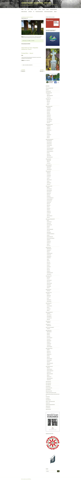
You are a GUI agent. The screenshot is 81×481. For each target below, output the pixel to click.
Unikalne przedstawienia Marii (50, 404)
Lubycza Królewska (49, 229)
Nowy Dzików (49, 316)
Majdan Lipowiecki (49, 373)
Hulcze (48, 131)
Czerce (48, 304)
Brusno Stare (48, 142)
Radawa (48, 357)
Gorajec (48, 113)
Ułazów (48, 319)
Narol (47, 265)
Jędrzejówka (48, 256)
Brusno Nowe (49, 140)
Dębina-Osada (49, 331)
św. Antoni (47, 398)
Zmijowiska (48, 379)
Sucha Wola (48, 286)
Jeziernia (48, 328)
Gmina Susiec (48, 324)
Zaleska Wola (49, 301)
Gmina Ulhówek (48, 330)
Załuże (48, 217)
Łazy (47, 298)
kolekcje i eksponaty (24, 11)
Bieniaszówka (49, 248)
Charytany (48, 173)
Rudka (48, 310)
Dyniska (48, 333)
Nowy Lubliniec (49, 119)
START (22, 9)
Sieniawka (48, 211)
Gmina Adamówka (48, 92)
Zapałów (48, 364)
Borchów (48, 277)
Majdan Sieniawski (49, 95)
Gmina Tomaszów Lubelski (49, 327)
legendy (47, 9)
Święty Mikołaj (48, 399)
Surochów (48, 163)
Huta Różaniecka (49, 253)
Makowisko (48, 160)
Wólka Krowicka (49, 215)
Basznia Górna (49, 190)
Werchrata (48, 155)
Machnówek (48, 340)
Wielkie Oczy (48, 376)
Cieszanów (48, 109)
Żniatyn (48, 137)
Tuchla (48, 181)
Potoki (48, 235)
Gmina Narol (47, 247)
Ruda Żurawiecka (49, 236)
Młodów (48, 203)
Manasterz (48, 351)
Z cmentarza (47, 407)
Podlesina (48, 271)
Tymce (48, 214)
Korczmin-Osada (49, 337)
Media (35, 9)
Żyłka (47, 104)
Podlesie (48, 209)
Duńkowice (48, 295)
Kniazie (48, 226)
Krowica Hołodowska (50, 197)
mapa (28, 9)
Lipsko (48, 260)
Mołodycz (48, 352)
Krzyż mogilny (48, 384)
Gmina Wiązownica (48, 348)
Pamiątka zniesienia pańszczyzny (50, 392)
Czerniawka (48, 175)
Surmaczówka (49, 360)
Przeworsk (47, 396)
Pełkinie (48, 161)
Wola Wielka (48, 274)
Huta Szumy (48, 325)
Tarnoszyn (48, 345)
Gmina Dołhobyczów (48, 124)
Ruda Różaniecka (49, 272)
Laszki (48, 178)
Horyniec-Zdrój (49, 145)
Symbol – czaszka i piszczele (50, 401)
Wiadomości (47, 406)
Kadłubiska (48, 257)
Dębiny (48, 251)
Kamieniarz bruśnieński (53, 9)
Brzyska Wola (49, 166)
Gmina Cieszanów (48, 106)
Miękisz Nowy (49, 179)
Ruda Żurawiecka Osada (50, 238)
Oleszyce (48, 281)
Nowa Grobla (48, 280)
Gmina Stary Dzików (48, 312)
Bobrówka (48, 172)
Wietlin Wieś (48, 182)
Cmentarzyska (48, 91)
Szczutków (48, 212)
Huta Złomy (48, 254)
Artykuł (47, 89)
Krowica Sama (49, 200)
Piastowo (48, 208)
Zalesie (48, 287)
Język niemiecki (48, 381)
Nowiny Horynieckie (49, 148)
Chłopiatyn (48, 125)
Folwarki (48, 112)
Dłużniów (48, 128)
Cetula (48, 349)
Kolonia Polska (49, 169)
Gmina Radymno (48, 292)
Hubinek (48, 334)
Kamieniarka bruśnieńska (39, 11)
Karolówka (48, 196)
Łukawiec (48, 372)
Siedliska (48, 239)
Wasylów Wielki (49, 346)
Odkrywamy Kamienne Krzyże (36, 3)
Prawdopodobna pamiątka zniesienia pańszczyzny (52, 394)
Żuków (48, 122)
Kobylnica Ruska (49, 369)
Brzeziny (48, 101)
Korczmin (48, 336)
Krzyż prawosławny (48, 387)
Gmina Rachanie (48, 289)
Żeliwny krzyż (47, 409)
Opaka (48, 206)
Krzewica (48, 339)
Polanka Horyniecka (49, 151)
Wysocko (48, 184)
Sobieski (55, 11)
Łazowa (48, 230)
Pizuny (48, 268)
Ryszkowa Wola (49, 358)
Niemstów (48, 116)
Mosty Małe (48, 232)
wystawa (43, 9)
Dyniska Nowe (49, 221)
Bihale (48, 367)
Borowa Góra (48, 191)
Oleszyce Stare (49, 283)
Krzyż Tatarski (48, 389)
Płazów (48, 269)
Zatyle (48, 244)
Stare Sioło (48, 284)
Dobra (48, 307)
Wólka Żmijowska (49, 378)
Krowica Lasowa (49, 199)
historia (32, 9)
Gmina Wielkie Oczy (48, 366)
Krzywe (48, 146)
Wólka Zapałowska (49, 363)
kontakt (40, 9)
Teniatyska (48, 241)
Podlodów (48, 342)
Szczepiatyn (48, 343)
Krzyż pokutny (48, 386)
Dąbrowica (48, 167)
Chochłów (48, 127)
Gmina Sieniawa (48, 303)
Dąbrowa (48, 194)
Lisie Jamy (48, 202)
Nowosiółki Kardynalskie (50, 233)
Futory (48, 278)
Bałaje (48, 187)
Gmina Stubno (48, 321)
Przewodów (48, 134)
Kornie (48, 227)
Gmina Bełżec (48, 98)
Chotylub (48, 107)
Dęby (47, 220)
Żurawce (48, 245)
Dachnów (48, 110)
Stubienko (48, 322)
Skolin (48, 375)
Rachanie (48, 290)
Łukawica (48, 263)
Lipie (47, 259)
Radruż (48, 154)
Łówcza (48, 262)
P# (33, 11)
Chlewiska (48, 250)
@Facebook (30, 11)
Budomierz (48, 193)
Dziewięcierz (48, 143)
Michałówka (48, 299)
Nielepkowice (49, 354)
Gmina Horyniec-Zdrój (49, 139)
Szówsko (48, 361)
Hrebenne (48, 223)
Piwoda (48, 355)
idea (25, 9)
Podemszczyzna (49, 149)
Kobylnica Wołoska (49, 370)
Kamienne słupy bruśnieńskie (48, 11)
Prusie (48, 152)
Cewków (48, 313)
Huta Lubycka (49, 224)
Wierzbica (48, 242)
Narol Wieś (48, 266)
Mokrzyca (48, 205)
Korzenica (48, 176)
